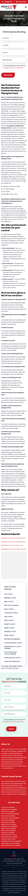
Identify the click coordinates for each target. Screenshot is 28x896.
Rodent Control (9, 624)
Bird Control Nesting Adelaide (10, 814)
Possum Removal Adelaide (9, 837)
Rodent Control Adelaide (8, 824)
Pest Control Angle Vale (16, 792)
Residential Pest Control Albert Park (12, 545)
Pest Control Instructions (15, 68)
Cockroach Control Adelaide (10, 818)
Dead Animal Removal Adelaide (10, 845)
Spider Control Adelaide (8, 828)
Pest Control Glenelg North (14, 783)
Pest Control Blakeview (19, 788)
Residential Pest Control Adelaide (12, 647)
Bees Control (8, 601)
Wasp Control (9, 635)
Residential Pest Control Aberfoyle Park (13, 538)
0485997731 (8, 2)
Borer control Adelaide (8, 816)
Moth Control (9, 620)
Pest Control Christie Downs (9, 790)
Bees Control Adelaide (8, 812)
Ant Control (8, 594)
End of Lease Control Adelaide (10, 843)
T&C (3, 68)
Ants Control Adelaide (8, 807)
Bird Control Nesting (11, 605)
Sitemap (23, 861)
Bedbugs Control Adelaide (9, 809)
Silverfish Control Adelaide (9, 826)
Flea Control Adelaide (7, 820)
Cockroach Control (11, 613)
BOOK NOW (22, 2)
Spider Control (9, 628)
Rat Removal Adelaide (12, 639)
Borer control (9, 609)
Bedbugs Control (10, 598)
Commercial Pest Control (13, 643)
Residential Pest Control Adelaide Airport (13, 542)
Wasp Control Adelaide (8, 830)
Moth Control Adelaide (8, 822)
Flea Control (8, 616)
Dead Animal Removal (12, 661)
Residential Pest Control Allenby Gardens (13, 549)
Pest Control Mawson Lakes (9, 781)
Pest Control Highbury (20, 794)
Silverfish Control (10, 631)
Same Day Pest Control (12, 658)
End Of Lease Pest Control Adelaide (10, 653)
